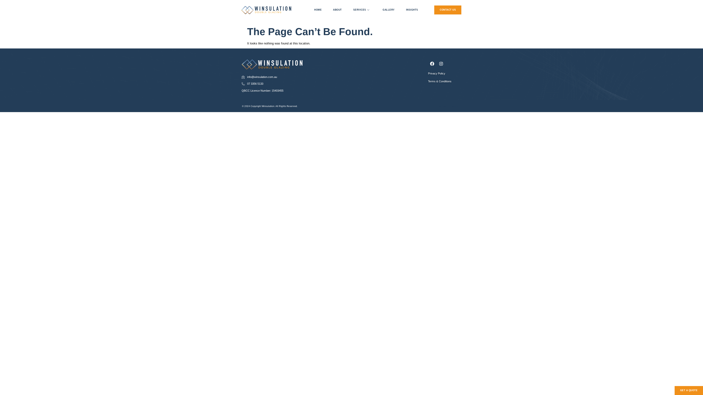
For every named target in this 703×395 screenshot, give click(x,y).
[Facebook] (432, 63)
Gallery (389, 9)
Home (318, 9)
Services (359, 9)
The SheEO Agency (447, 106)
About (337, 9)
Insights (412, 9)
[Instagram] (441, 63)
